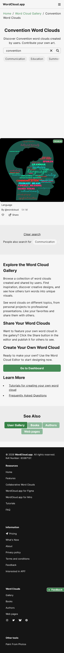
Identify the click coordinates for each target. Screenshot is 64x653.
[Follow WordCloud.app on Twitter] (14, 620)
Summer (54, 59)
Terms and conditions (18, 558)
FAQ (8, 509)
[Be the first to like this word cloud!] (3, 215)
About (9, 546)
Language (6, 204)
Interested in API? (15, 571)
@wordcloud (12, 209)
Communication (15, 59)
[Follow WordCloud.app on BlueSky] (20, 620)
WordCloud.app (14, 4)
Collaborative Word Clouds (20, 484)
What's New (12, 539)
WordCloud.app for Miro (19, 497)
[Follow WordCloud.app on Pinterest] (27, 620)
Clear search (32, 234)
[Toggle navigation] (59, 4)
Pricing (13, 533)
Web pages (32, 431)
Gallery (9, 595)
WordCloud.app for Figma (20, 490)
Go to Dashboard (32, 368)
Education (37, 59)
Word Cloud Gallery (28, 13)
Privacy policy (13, 552)
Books (35, 425)
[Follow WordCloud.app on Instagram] (7, 620)
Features (10, 478)
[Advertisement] (32, 101)
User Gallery (16, 425)
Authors (51, 425)
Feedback (11, 564)
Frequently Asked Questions (28, 395)
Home (7, 13)
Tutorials (10, 503)
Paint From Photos (16, 644)
